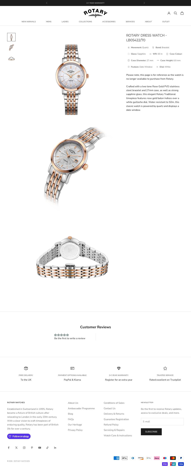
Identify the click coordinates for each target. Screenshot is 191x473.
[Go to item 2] (11, 48)
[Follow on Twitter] (16, 447)
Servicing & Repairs (114, 430)
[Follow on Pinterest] (31, 447)
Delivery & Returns (114, 413)
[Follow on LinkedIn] (55, 447)
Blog (70, 413)
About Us (73, 403)
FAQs (71, 419)
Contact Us (109, 408)
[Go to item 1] (11, 37)
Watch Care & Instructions (118, 435)
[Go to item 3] (11, 58)
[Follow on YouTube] (39, 447)
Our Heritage (75, 424)
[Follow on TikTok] (47, 447)
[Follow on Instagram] (24, 447)
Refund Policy (111, 424)
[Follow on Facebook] (8, 447)
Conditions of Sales (114, 403)
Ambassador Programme (81, 408)
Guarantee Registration (116, 419)
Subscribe (151, 431)
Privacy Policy (75, 430)
